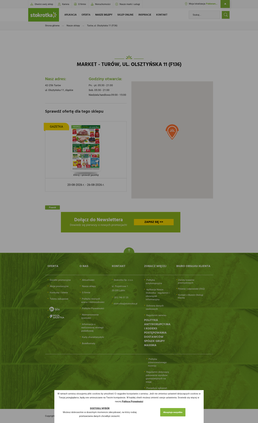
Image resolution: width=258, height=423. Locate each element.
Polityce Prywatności (132, 401)
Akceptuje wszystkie (172, 412)
